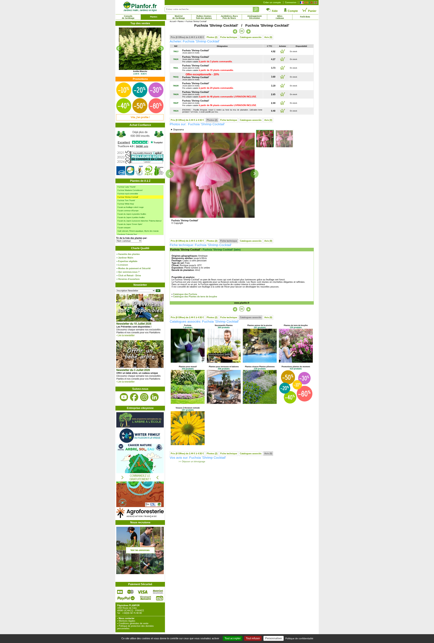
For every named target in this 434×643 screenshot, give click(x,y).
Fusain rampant (123, 228)
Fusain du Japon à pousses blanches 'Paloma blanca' (139, 221)
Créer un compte (272, 2)
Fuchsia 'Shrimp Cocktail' (127, 197)
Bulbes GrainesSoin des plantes (204, 17)
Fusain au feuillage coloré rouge (130, 207)
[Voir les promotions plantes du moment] (140, 119)
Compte (292, 11)
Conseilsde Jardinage (128, 17)
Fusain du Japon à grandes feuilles (131, 214)
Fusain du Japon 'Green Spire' (129, 224)
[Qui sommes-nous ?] (140, 153)
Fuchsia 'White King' (125, 204)
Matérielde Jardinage (178, 17)
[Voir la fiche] (140, 48)
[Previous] (118, 48)
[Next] (161, 48)
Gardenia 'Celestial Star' (127, 234)
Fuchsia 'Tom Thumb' (126, 200)
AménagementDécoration (254, 17)
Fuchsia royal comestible (127, 194)
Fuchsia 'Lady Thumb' (126, 187)
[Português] (310, 2)
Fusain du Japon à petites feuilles (131, 217)
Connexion (290, 2)
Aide (274, 11)
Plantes (153, 17)
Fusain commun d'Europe (128, 211)
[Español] (306, 2)
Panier (311, 11)
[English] (315, 2)
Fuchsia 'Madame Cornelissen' (130, 190)
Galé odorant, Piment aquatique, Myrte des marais (138, 231)
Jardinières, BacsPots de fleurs (229, 17)
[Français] (301, 2)
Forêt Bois (305, 17)
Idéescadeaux (280, 17)
